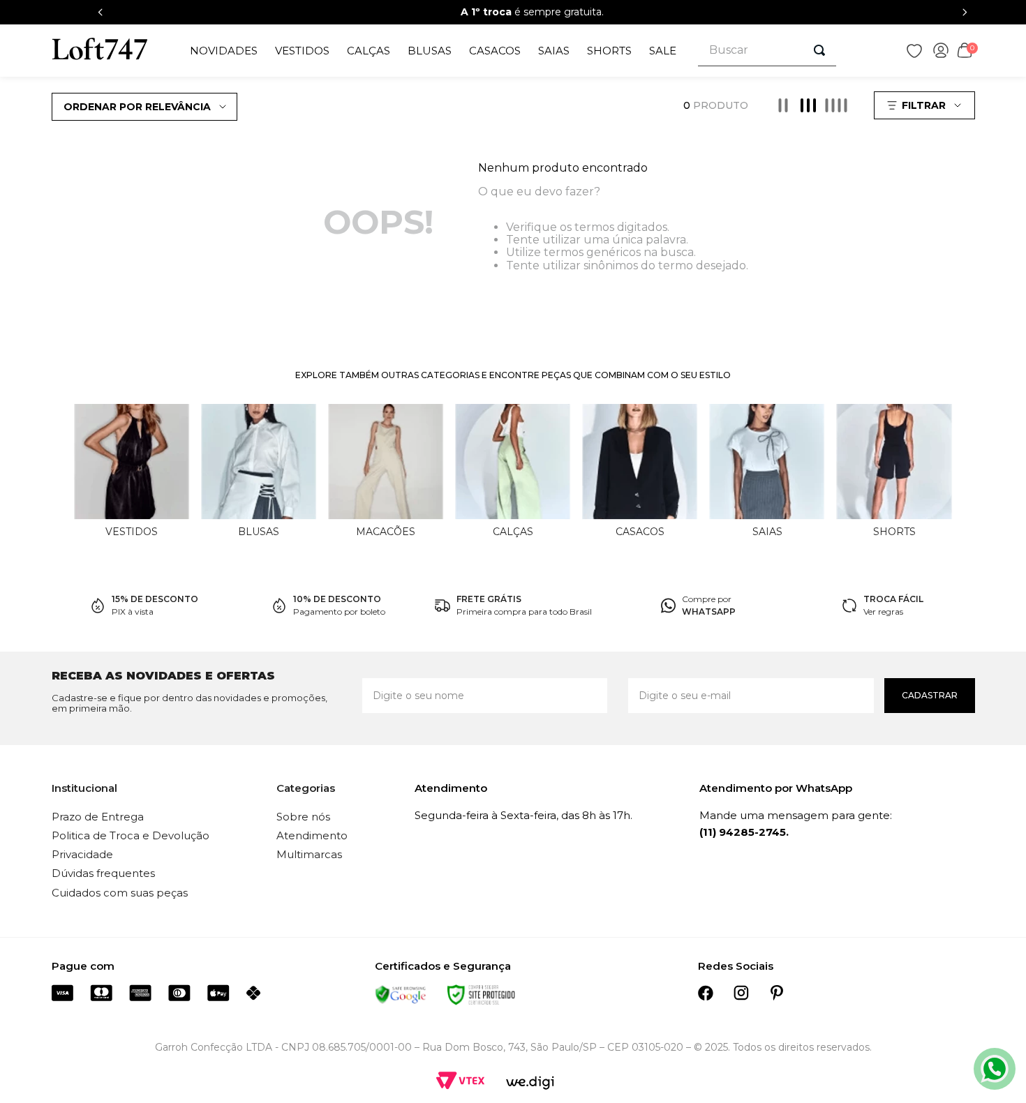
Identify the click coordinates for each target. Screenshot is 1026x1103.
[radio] (783, 105)
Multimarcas (309, 854)
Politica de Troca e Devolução (130, 835)
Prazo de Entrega (98, 816)
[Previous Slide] (100, 12)
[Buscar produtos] (819, 50)
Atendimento (312, 835)
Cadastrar (930, 695)
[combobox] (767, 50)
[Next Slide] (964, 12)
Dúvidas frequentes (103, 873)
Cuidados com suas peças (120, 892)
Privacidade (82, 854)
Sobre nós (303, 816)
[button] (926, 105)
